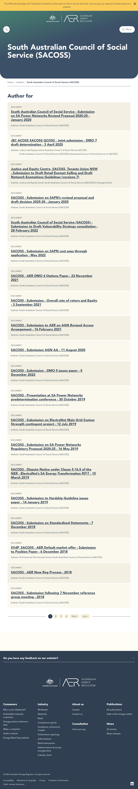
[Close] (135, 4)
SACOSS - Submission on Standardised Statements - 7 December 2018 (52, 525)
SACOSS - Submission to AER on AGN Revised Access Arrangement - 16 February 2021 (52, 327)
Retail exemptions (46, 743)
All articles (112, 729)
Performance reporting (48, 734)
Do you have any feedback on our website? (30, 658)
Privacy (42, 780)
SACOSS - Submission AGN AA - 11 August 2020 (48, 350)
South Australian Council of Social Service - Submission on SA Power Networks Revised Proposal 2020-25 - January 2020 (53, 116)
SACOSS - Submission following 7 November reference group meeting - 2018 (53, 595)
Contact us (77, 714)
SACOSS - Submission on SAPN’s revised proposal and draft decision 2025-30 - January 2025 (52, 200)
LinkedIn (132, 783)
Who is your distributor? (14, 709)
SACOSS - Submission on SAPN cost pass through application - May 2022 (49, 253)
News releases (113, 733)
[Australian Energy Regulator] (69, 18)
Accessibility (8, 780)
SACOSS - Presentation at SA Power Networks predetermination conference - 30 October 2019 (48, 397)
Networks (42, 714)
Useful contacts (10, 733)
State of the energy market (119, 714)
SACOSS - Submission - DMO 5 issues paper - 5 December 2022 (46, 372)
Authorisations (44, 739)
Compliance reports (47, 722)
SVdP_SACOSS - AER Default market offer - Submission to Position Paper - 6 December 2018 (53, 549)
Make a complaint (11, 729)
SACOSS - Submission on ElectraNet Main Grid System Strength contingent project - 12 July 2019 (53, 422)
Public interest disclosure (13, 784)
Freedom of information (59, 780)
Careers (76, 709)
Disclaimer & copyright (26, 780)
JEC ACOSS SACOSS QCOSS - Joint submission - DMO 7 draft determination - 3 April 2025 (54, 142)
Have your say (79, 729)
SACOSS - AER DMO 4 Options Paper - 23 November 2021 (51, 278)
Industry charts (45, 755)
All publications (114, 709)
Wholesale (43, 709)
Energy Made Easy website (16, 737)
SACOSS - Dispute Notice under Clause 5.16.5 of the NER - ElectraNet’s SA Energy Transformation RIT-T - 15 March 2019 (53, 473)
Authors (20, 82)
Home (10, 82)
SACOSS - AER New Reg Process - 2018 (41, 572)
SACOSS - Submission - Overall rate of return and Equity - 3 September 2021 (54, 302)
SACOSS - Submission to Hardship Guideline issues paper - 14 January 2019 (49, 500)
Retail (40, 718)
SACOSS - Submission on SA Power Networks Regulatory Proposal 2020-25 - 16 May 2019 (46, 447)
